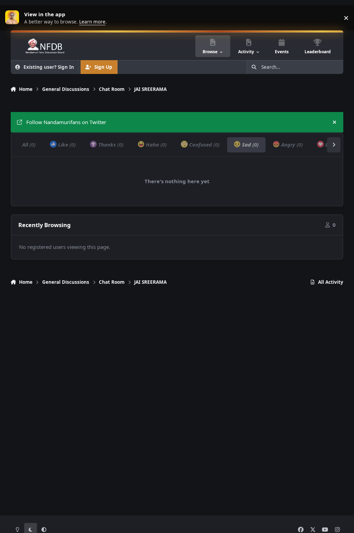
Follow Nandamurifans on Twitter (66, 122)
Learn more (14, 17)
